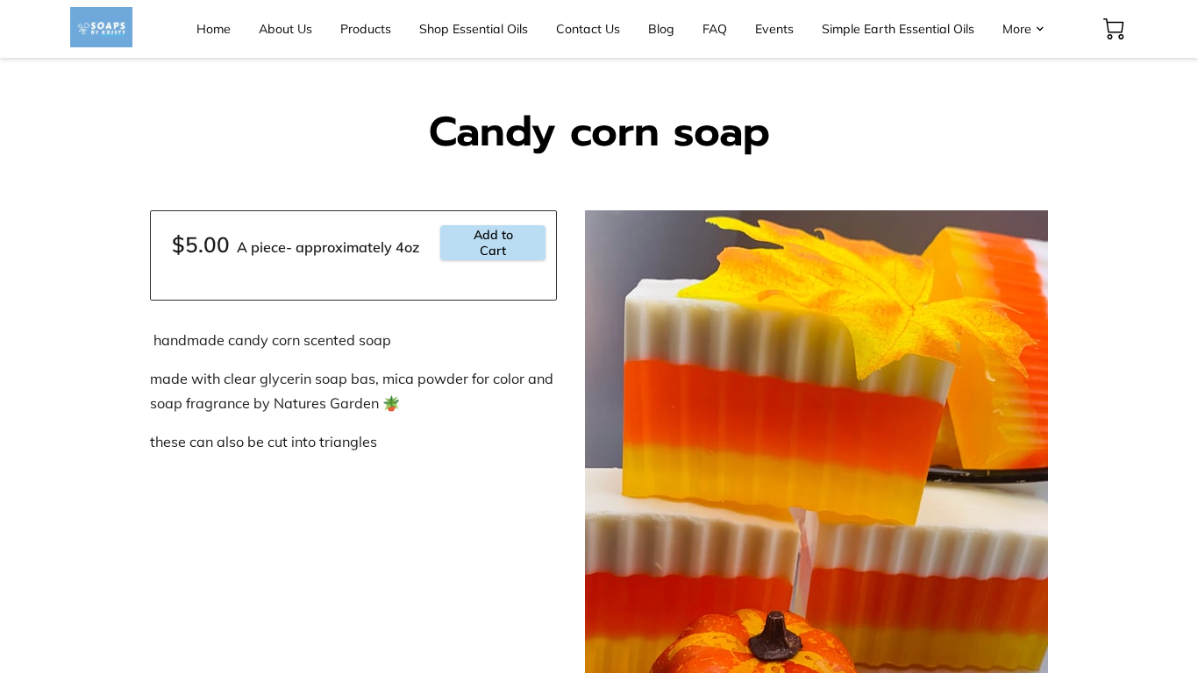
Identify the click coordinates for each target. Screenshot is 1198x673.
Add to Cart (493, 243)
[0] (1113, 28)
